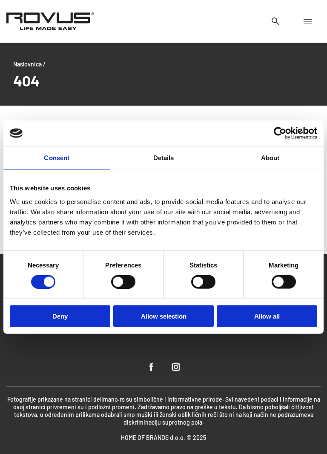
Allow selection (163, 315)
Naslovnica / (29, 64)
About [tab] (270, 157)
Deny (60, 315)
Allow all (267, 315)
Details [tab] (163, 157)
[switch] (123, 282)
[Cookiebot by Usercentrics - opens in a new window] (280, 133)
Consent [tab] (56, 157)
